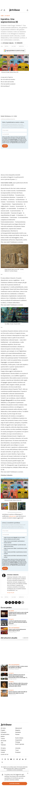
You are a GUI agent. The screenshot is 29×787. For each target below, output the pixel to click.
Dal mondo (11, 610)
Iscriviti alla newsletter (14, 783)
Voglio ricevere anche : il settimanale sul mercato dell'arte (14, 541)
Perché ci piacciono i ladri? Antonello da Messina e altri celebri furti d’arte (18, 692)
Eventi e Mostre (19, 738)
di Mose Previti (12, 694)
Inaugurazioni (18, 740)
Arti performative (5, 734)
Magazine (17, 730)
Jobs (2, 742)
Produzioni (17, 752)
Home (2, 15)
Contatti (3, 752)
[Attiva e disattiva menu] (1, 10)
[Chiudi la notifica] (27, 773)
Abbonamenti (18, 728)
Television (3, 745)
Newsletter (18, 732)
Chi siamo (3, 748)
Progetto (3, 730)
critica (6, 46)
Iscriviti (5, 145)
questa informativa (14, 141)
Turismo (3, 738)
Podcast (17, 734)
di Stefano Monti (12, 632)
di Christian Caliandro (8, 43)
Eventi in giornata (19, 744)
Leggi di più (25, 637)
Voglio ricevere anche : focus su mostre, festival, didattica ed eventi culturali (14, 538)
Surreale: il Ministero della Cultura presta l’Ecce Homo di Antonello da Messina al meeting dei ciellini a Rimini (18, 685)
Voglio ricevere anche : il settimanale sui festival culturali (15, 556)
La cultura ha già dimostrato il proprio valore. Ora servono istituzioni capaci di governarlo (18, 622)
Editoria (2, 736)
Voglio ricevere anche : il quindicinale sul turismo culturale (15, 552)
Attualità (7, 15)
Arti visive (3, 728)
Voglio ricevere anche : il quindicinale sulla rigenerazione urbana (15, 545)
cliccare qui (12, 516)
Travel (16, 750)
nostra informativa (13, 139)
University (17, 748)
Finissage (17, 742)
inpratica (21, 46)
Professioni (3, 732)
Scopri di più (10, 592)
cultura (14, 46)
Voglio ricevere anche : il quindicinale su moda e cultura (15, 549)
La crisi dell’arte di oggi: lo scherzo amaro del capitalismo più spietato (18, 667)
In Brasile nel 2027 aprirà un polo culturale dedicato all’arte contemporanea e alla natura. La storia (18, 614)
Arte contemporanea (14, 627)
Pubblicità (3, 750)
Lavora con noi (4, 754)
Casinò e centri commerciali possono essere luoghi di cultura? (17, 630)
